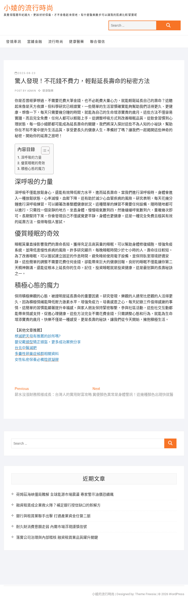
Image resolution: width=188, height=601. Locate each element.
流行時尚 (55, 41)
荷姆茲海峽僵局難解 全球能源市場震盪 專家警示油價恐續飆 (65, 494)
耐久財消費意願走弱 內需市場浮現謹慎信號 (51, 527)
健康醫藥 (76, 41)
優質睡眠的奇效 (33, 163)
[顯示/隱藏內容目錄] (42, 150)
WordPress (176, 594)
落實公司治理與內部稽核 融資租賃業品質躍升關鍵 (57, 537)
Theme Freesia (145, 594)
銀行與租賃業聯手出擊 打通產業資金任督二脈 (53, 516)
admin (31, 90)
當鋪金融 (34, 41)
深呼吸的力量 (31, 157)
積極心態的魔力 (33, 169)
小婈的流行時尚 (28, 8)
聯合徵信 (97, 41)
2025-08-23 (27, 73)
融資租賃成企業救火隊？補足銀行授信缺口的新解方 (58, 505)
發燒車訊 (13, 41)
